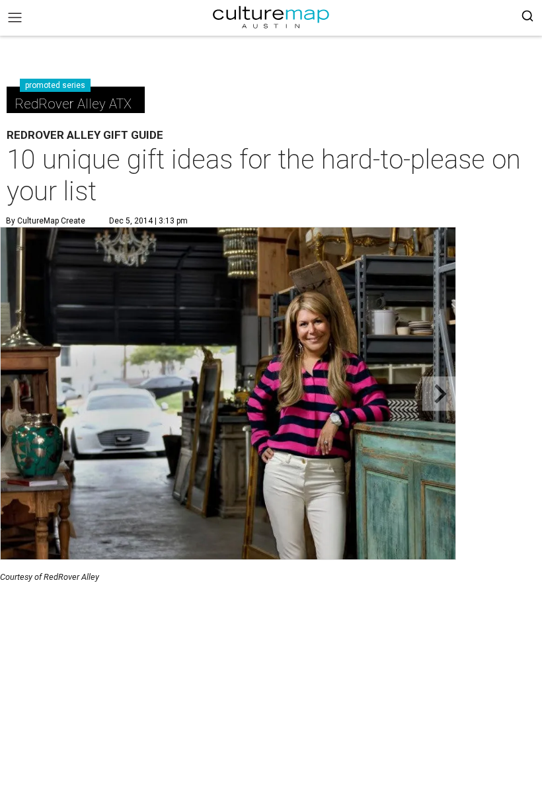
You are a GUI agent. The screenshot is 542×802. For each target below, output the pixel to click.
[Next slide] (439, 394)
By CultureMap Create (45, 220)
